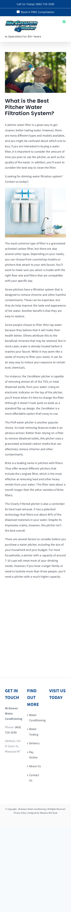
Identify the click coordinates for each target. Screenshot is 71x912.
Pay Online (33, 754)
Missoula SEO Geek (48, 812)
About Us (35, 766)
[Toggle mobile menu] (64, 21)
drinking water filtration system (41, 176)
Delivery (34, 743)
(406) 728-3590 (45, 4)
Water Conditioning (35, 717)
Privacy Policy (20, 812)
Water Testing (33, 731)
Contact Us (34, 777)
